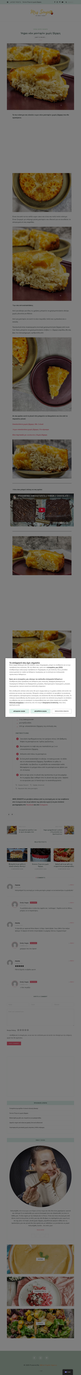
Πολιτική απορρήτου (16, 702)
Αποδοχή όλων (19, 711)
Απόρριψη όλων (40, 711)
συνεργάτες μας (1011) (55, 667)
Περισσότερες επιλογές (62, 711)
